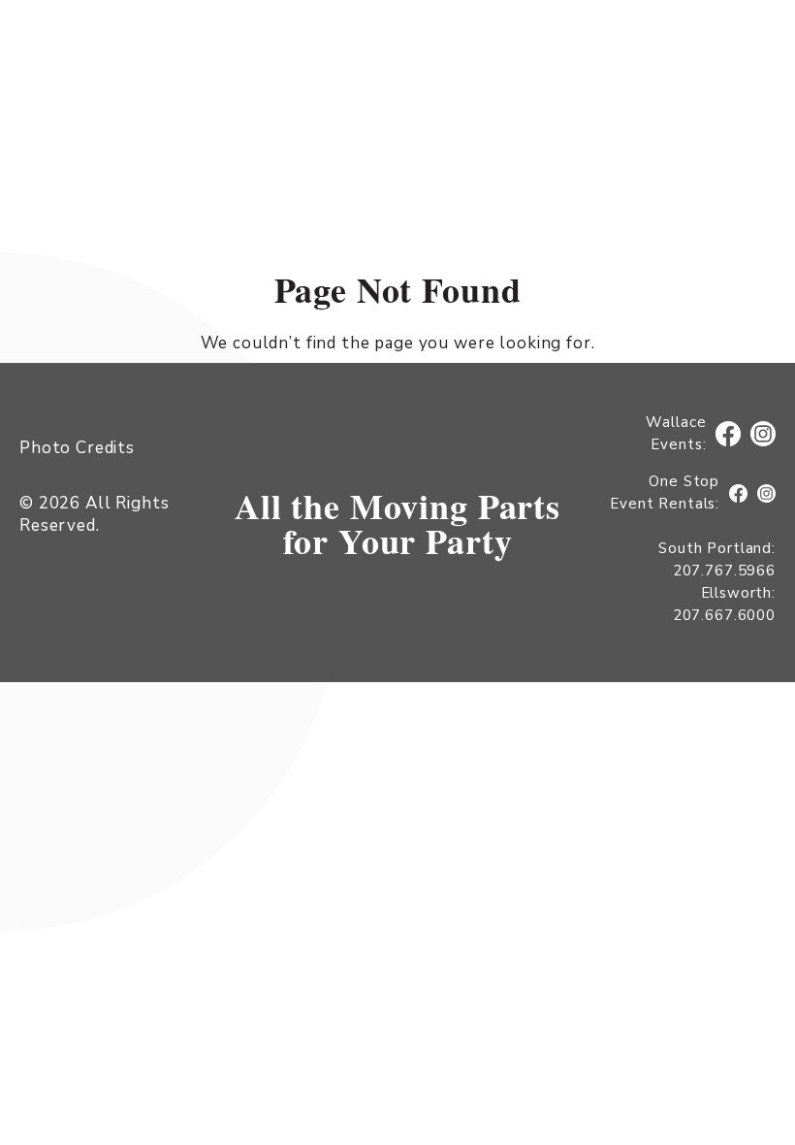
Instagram (763, 434)
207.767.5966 (724, 570)
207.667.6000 (724, 615)
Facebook (731, 434)
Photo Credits (77, 448)
